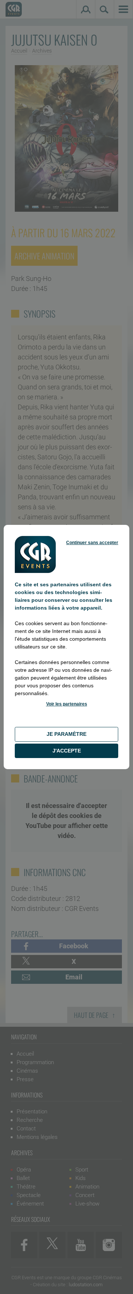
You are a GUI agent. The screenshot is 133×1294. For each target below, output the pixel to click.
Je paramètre (66, 734)
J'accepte (66, 751)
